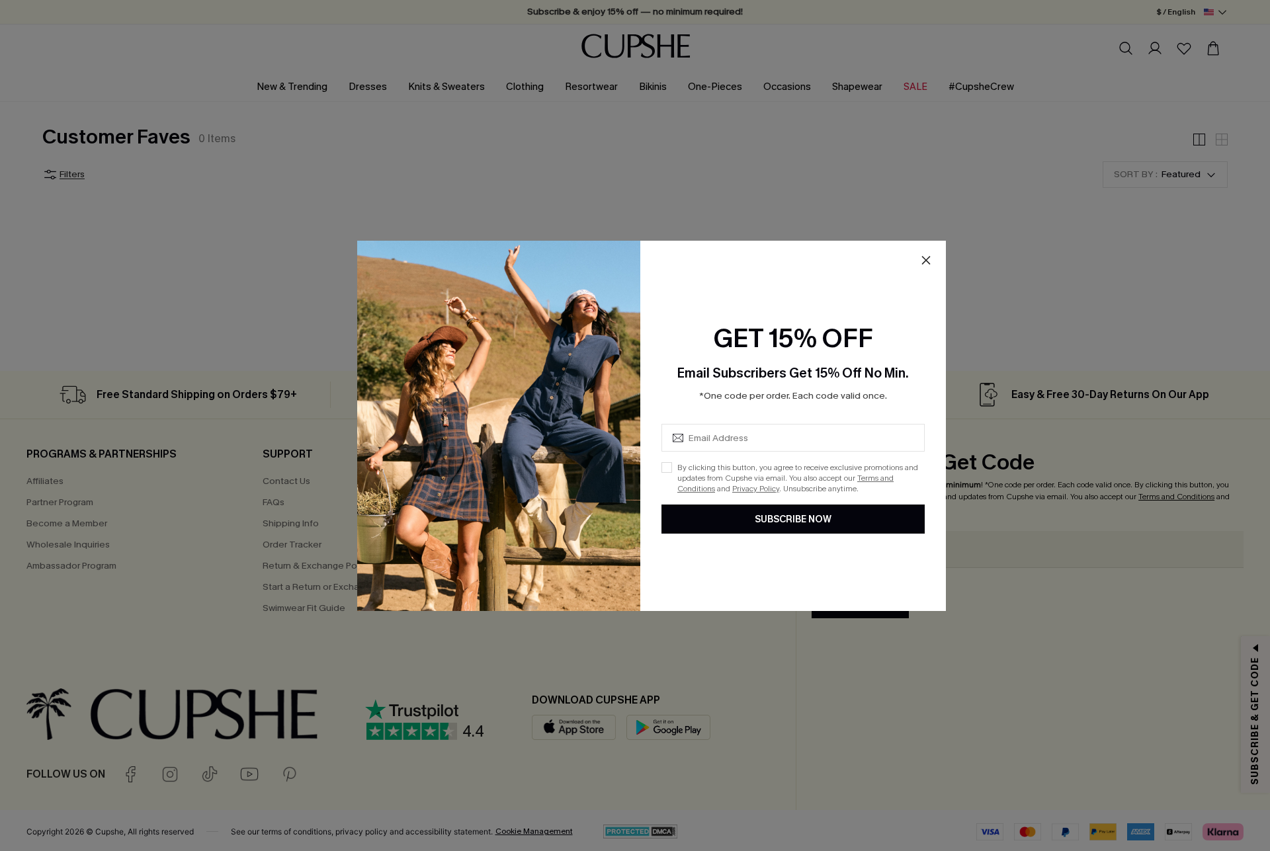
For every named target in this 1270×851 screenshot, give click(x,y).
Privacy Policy (755, 488)
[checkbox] (666, 467)
